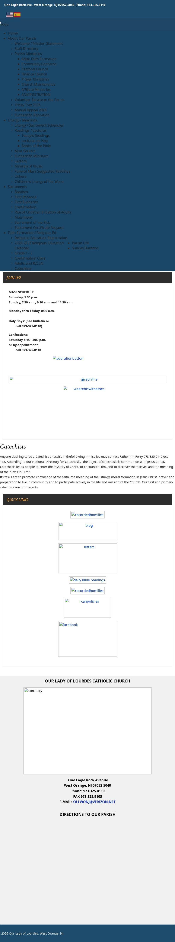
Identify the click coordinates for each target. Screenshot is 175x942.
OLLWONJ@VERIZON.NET (94, 801)
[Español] (17, 14)
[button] (22, 38)
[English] (10, 14)
